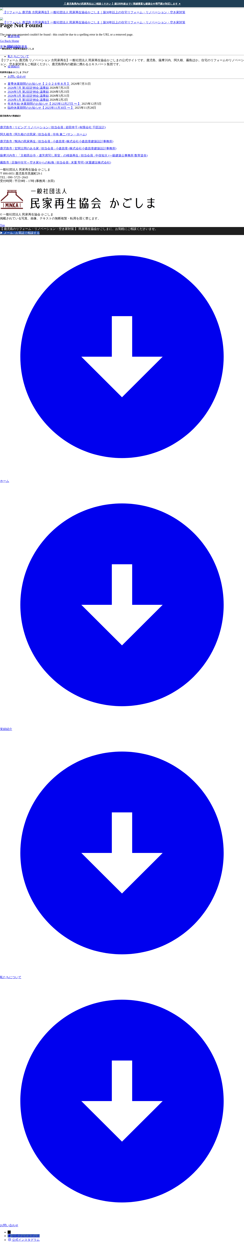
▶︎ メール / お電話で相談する (20, 232)
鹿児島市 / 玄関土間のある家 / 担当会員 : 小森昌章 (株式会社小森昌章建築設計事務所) (58, 148)
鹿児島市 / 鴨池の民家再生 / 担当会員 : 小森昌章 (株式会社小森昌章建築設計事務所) (56, 141)
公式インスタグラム (26, 1239)
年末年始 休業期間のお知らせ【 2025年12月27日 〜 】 (44, 103)
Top (2, 225)
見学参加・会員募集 (13, 46)
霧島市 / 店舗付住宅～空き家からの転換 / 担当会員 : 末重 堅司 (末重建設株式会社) (55, 162)
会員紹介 (14, 66)
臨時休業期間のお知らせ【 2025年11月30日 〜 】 (41, 107)
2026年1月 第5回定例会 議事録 (28, 99)
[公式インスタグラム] (10, 1239)
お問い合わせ (17, 76)
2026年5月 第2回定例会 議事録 (28, 91)
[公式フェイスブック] (10, 1235)
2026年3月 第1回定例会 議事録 (28, 95)
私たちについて (18, 56)
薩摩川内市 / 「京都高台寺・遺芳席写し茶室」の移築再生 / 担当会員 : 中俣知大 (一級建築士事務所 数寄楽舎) (74, 155)
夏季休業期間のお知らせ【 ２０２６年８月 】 (39, 83)
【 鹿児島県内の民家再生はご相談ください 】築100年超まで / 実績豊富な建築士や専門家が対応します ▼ (122, 3)
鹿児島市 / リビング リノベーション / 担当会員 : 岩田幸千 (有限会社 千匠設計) (53, 127)
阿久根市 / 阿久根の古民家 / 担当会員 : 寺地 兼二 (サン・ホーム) (43, 134)
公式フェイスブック (26, 1235)
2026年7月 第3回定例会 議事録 (28, 87)
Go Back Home (9, 41)
